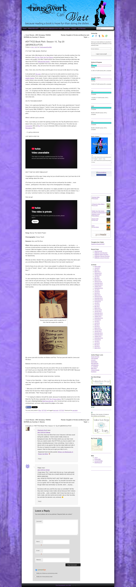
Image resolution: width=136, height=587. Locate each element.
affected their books (44, 61)
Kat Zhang (93, 371)
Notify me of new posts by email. (45, 576)
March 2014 (97, 308)
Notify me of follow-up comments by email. (47, 573)
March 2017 (97, 271)
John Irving (95, 205)
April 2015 (97, 293)
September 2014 (98, 299)
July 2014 (96, 303)
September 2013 (98, 318)
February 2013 (98, 329)
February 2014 (98, 309)
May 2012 (96, 344)
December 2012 (98, 333)
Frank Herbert (96, 227)
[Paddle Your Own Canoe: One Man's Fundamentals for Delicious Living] (108, 215)
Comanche (28, 126)
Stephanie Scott (42, 430)
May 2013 (96, 324)
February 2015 (98, 296)
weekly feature (29, 78)
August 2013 (97, 319)
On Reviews (82, 28)
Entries (97, 459)
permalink (74, 410)
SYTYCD (44, 410)
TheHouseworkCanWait (46, 47)
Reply (39, 458)
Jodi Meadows (94, 365)
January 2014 (97, 311)
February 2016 (98, 281)
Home (24, 28)
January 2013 (97, 331)
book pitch (55, 410)
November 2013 (98, 314)
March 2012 (97, 348)
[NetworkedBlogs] (101, 172)
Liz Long (93, 360)
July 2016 (96, 276)
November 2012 (98, 334)
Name (39, 542)
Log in (96, 457)
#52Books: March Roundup (101, 254)
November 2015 (98, 285)
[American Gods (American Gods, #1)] (108, 201)
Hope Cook (95, 220)
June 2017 (97, 268)
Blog (40, 410)
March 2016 (97, 280)
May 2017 (96, 270)
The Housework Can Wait (63, 585)
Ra (39, 126)
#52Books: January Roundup (101, 257)
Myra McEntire (94, 363)
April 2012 (97, 346)
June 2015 (97, 291)
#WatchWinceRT (33, 28)
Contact (74, 28)
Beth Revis (94, 368)
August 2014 (97, 301)
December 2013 (98, 313)
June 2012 (97, 343)
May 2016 (96, 278)
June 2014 (97, 304)
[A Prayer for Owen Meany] (108, 208)
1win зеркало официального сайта (51, 28)
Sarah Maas (94, 361)
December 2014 (98, 298)
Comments (98, 461)
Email (39, 551)
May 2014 (96, 306)
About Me (67, 28)
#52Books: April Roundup (100, 252)
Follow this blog (101, 174)
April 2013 (97, 326)
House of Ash (95, 218)
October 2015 (97, 286)
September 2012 (98, 338)
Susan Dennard (95, 356)
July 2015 (96, 289)
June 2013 (97, 323)
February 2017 (98, 273)
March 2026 (97, 266)
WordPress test (98, 251)
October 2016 (97, 275)
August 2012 (97, 339)
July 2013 (96, 321)
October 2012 (97, 336)
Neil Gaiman (95, 198)
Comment (39, 521)
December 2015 (98, 283)
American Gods (95, 197)
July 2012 (96, 341)
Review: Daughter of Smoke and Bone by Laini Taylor (75, 36)
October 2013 (97, 316)
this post (38, 74)
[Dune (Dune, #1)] (108, 229)
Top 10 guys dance (55, 399)
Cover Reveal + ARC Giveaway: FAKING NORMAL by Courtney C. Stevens (37, 36)
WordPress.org (98, 462)
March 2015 (97, 294)
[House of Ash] (108, 223)
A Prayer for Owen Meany (98, 204)
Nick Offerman (96, 215)
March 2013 (97, 328)
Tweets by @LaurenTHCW (97, 244)
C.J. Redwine (94, 366)
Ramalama (28, 128)
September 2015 (98, 288)
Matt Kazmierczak (47, 401)
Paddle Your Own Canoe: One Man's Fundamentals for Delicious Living (99, 212)
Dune (93, 225)
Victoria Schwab (95, 370)
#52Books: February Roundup (102, 256)
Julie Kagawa (94, 358)
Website (38, 560)
